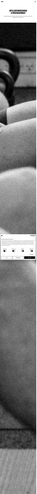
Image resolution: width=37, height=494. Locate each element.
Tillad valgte (18, 257)
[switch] (13, 251)
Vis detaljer (31, 254)
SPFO (2, 1)
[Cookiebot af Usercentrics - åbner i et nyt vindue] (31, 235)
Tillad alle (29, 257)
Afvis (7, 257)
